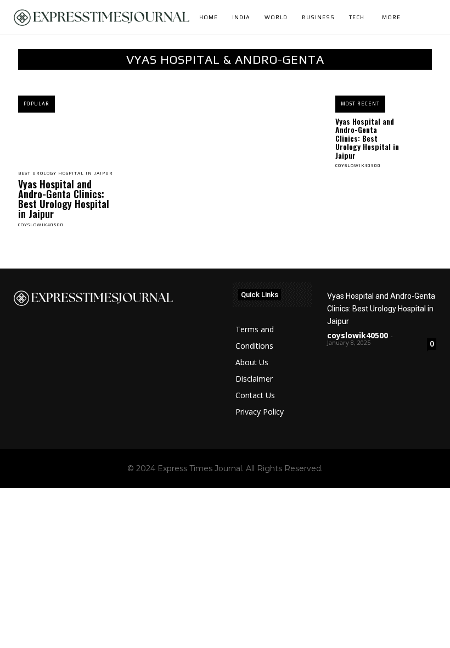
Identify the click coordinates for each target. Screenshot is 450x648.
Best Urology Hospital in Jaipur (65, 173)
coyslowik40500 (41, 224)
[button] (435, 17)
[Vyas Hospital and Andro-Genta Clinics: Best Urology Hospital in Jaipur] (66, 140)
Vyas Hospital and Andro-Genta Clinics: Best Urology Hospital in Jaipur (63, 199)
